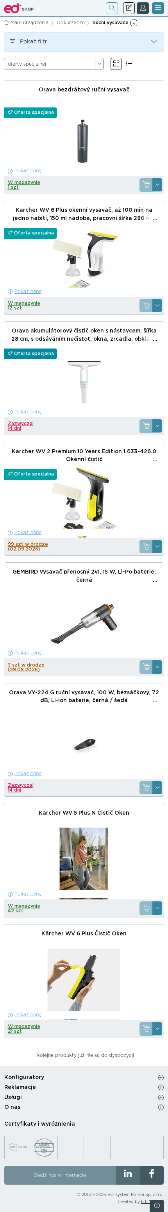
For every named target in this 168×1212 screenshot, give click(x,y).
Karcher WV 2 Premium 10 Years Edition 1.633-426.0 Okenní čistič (84, 456)
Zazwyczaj (21, 426)
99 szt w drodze (28, 546)
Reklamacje (20, 1087)
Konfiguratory (24, 1077)
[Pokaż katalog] (116, 64)
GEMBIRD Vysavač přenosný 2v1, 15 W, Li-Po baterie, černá (84, 576)
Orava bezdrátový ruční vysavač (84, 90)
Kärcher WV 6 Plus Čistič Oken (84, 934)
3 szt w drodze (26, 667)
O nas (12, 1107)
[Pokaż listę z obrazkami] (129, 64)
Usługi (13, 1097)
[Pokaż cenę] (146, 185)
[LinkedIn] (128, 1175)
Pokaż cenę (27, 170)
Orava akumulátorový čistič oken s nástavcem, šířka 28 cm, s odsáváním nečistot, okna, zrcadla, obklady (84, 335)
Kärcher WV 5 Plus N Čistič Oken (84, 813)
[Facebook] (152, 1175)
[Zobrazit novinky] (157, 1206)
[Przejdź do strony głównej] (19, 8)
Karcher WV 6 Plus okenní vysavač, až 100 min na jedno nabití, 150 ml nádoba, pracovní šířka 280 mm (84, 214)
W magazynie (24, 184)
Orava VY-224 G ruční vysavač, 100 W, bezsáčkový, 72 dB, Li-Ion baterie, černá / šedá (84, 697)
